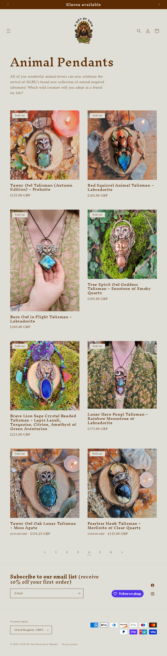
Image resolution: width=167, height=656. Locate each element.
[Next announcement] (159, 4)
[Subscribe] (78, 593)
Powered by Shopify (47, 644)
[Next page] (122, 552)
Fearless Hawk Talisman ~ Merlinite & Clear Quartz (114, 525)
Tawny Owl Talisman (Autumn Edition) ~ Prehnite (41, 187)
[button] (8, 30)
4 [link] (89, 552)
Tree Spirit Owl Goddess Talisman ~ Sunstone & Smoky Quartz (119, 288)
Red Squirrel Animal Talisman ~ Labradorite (121, 187)
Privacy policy (70, 644)
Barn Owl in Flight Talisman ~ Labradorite (41, 319)
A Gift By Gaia (27, 644)
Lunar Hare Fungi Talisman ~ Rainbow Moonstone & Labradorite (118, 418)
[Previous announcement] (7, 4)
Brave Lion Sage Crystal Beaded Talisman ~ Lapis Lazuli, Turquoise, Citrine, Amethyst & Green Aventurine (43, 422)
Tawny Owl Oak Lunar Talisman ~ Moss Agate (43, 525)
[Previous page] (45, 552)
